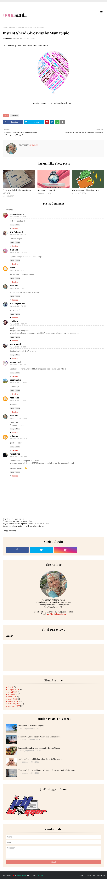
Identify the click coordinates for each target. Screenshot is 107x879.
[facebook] (17, 550)
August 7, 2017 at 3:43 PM (18, 365)
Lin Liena (14, 321)
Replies (15, 228)
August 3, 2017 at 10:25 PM (18, 252)
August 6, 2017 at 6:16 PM (18, 347)
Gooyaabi (41, 875)
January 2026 (14, 706)
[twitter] (41, 550)
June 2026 (13, 694)
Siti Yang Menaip (17, 303)
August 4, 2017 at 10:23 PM (18, 288)
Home (5, 27)
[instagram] (65, 550)
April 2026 (13, 699)
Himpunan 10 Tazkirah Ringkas (31, 725)
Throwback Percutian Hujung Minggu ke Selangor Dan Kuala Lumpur (46, 770)
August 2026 (14, 689)
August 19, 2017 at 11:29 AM (18, 439)
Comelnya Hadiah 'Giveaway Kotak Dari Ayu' (17, 191)
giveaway (12, 27)
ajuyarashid (15, 344)
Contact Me (91, 875)
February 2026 (14, 703)
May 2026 (12, 696)
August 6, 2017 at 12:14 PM (18, 324)
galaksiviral (15, 362)
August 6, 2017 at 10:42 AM (18, 306)
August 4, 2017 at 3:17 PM (18, 270)
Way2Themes (21, 875)
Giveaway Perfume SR (46, 190)
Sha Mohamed (16, 232)
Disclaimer (101, 875)
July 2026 (12, 692)
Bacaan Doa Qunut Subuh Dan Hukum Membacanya (39, 736)
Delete (18, 225)
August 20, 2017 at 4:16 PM (18, 456)
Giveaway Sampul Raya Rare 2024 (85, 190)
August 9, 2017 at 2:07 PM (18, 400)
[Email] (90, 550)
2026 (10, 687)
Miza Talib (14, 397)
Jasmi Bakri (15, 380)
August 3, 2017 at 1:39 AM (18, 217)
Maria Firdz (15, 454)
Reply (12, 225)
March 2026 (13, 701)
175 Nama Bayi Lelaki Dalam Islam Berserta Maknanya (39, 759)
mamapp (14, 249)
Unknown (14, 436)
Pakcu (12, 267)
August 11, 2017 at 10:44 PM (18, 418)
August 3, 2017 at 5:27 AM (18, 234)
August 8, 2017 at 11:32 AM (18, 382)
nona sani (7, 38)
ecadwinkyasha (17, 214)
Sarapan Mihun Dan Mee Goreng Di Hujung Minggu (39, 748)
